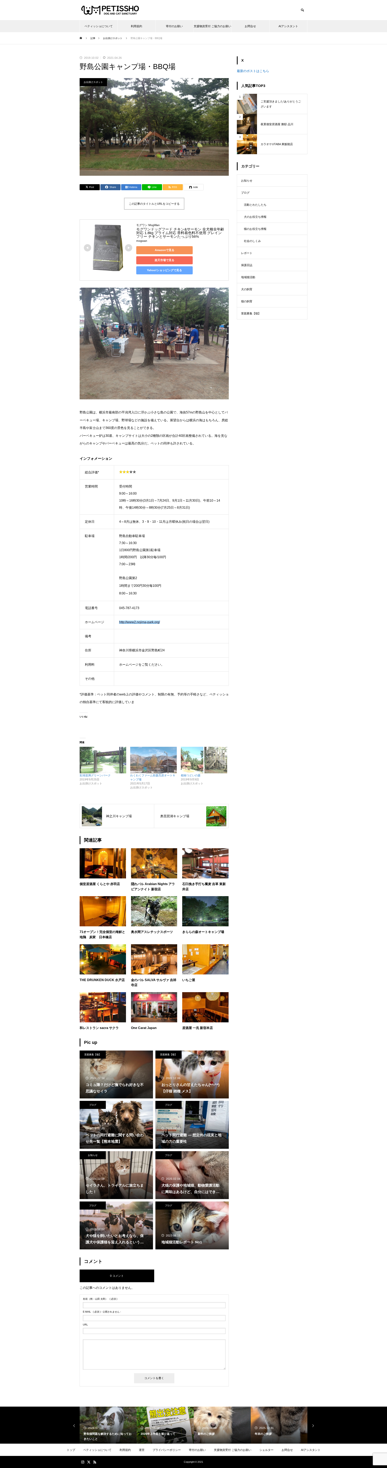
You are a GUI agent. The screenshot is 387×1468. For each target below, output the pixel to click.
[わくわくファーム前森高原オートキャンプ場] (153, 760)
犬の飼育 (246, 289)
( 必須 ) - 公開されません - (102, 1312)
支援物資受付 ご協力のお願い (212, 26)
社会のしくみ (252, 241)
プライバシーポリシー (167, 1449)
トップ (71, 1449)
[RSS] (95, 1462)
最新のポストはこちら (253, 71)
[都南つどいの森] (204, 760)
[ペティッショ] (110, 10)
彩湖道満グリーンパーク (95, 775)
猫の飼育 (246, 301)
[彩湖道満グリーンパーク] (103, 760)
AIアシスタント (288, 26)
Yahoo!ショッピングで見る (164, 270)
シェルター (266, 1449)
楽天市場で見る (164, 260)
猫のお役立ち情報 (255, 228)
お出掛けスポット (93, 82)
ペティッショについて (98, 26)
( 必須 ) (100, 1299)
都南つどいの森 (191, 775)
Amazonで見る (164, 250)
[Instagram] (83, 1462)
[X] (89, 1462)
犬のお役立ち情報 (255, 216)
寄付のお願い (174, 26)
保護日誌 (246, 265)
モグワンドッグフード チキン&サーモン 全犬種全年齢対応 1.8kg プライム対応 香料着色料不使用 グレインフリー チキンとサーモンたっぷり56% (180, 233)
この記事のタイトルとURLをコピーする (154, 203)
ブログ (92, 1104)
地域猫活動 (248, 277)
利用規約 (136, 26)
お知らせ (93, 1155)
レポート (246, 253)
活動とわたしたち (255, 204)
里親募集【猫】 (92, 1054)
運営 (142, 1449)
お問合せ (250, 26)
